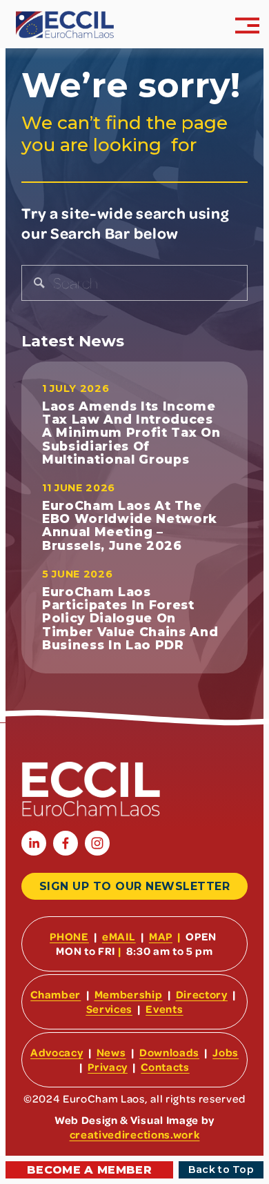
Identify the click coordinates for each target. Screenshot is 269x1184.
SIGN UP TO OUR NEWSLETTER (134, 886)
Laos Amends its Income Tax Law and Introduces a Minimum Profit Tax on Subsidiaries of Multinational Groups (131, 433)
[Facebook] (65, 843)
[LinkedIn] (33, 843)
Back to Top (221, 1169)
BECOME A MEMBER (89, 1169)
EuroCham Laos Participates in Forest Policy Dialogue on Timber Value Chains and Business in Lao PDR (130, 618)
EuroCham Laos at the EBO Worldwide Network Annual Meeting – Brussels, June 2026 (129, 525)
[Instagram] (97, 843)
